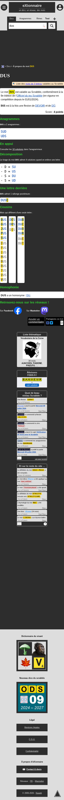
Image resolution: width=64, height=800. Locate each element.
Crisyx (20, 441)
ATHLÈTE (37, 494)
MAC (35, 503)
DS (12, 220)
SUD (3, 131)
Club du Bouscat (24, 449)
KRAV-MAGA (38, 470)
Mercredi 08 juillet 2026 (26, 452)
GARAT (30, 400)
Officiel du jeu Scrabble (29, 95)
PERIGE (21, 426)
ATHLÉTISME (34, 496)
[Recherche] (51, 26)
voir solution (32, 385)
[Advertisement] (32, 46)
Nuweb (39, 793)
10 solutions (17, 149)
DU (14, 176)
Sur (6, 311)
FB (31, 781)
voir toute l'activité (41, 459)
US (14, 171)
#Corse (28, 511)
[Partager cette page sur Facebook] (47, 323)
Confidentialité (32, 751)
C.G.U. (32, 739)
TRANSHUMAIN (30, 487)
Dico (9, 66)
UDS (3, 136)
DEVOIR (40, 105)
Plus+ (44, 411)
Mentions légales (32, 727)
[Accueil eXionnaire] (3, 66)
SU (14, 167)
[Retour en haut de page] (57, 793)
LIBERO (27, 518)
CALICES (22, 417)
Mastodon (39, 781)
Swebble (21, 414)
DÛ (53, 105)
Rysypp (21, 406)
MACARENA (26, 481)
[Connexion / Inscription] (60, 7)
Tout (40, 411)
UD (14, 180)
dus (4, 200)
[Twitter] (51, 323)
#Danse (31, 479)
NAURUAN (27, 443)
